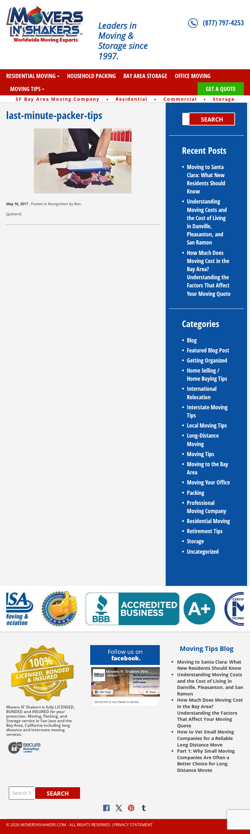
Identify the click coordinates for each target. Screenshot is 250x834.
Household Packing (91, 76)
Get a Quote (221, 89)
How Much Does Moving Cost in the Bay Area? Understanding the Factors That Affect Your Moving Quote (208, 273)
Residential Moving (31, 76)
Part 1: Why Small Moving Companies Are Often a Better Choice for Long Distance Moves (206, 760)
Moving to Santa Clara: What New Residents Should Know (206, 179)
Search (212, 119)
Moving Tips (25, 89)
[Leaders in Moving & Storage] (47, 24)
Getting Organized (207, 360)
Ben (77, 203)
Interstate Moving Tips (207, 411)
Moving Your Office (208, 482)
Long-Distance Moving (203, 439)
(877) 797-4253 (223, 22)
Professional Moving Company (206, 507)
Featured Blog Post (208, 350)
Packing (195, 492)
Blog (192, 340)
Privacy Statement (133, 824)
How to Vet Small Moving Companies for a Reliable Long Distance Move (205, 738)
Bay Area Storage (145, 76)
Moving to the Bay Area (207, 468)
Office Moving (193, 76)
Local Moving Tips (207, 425)
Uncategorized (203, 551)
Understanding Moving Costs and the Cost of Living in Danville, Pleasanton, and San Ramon (207, 221)
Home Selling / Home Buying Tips (207, 374)
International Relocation (201, 393)
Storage (195, 541)
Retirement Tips (205, 531)
